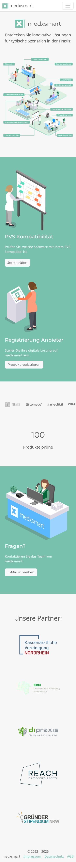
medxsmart (20, 5)
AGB (70, 856)
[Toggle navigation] (68, 6)
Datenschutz (54, 856)
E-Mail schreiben (20, 572)
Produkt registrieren (24, 365)
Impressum (32, 856)
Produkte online (38, 447)
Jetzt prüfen (17, 263)
